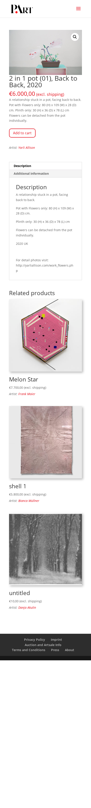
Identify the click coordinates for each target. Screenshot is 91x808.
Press (55, 650)
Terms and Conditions (28, 650)
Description (22, 166)
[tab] (45, 166)
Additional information (31, 173)
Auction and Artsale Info (43, 645)
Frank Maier (26, 394)
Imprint (56, 639)
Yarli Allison (26, 147)
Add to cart (22, 133)
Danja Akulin (27, 607)
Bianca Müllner (28, 501)
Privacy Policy (34, 639)
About (69, 650)
